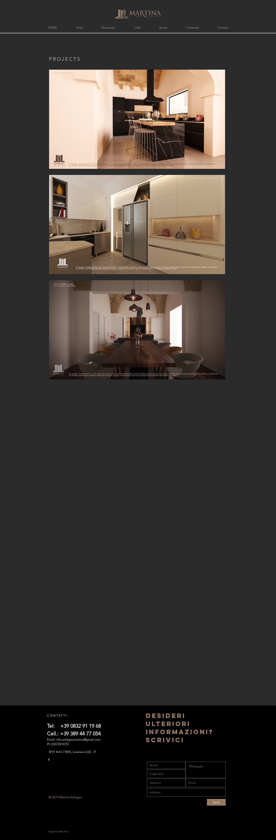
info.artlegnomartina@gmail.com (78, 739)
